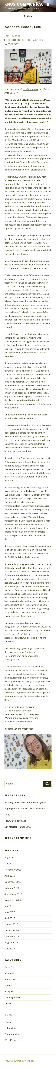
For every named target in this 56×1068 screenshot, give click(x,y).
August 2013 (11, 942)
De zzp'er (9, 967)
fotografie (9, 973)
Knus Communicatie (26, 4)
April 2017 (9, 918)
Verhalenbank (30, 89)
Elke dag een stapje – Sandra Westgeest (25, 802)
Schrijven (9, 991)
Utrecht (8, 1003)
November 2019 (13, 869)
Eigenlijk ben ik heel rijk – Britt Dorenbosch (25, 808)
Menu (30, 16)
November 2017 (12, 900)
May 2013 (9, 948)
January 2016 (11, 924)
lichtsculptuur (35, 132)
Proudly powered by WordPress (20, 1061)
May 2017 (9, 912)
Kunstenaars (10, 979)
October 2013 (11, 936)
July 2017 (9, 906)
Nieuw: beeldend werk (15, 820)
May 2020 (9, 863)
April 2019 (9, 876)
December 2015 (12, 930)
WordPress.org (12, 1040)
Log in (7, 1022)
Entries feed (10, 1028)
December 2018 (12, 882)
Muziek (8, 985)
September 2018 (13, 894)
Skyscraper (34, 147)
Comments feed (12, 1034)
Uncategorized (12, 997)
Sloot (7, 814)
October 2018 (11, 888)
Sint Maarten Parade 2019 (17, 827)
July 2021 (9, 857)
